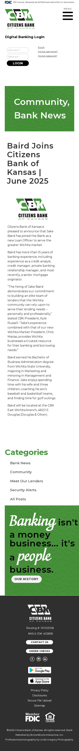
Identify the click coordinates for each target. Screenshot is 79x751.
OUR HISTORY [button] (27, 579)
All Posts (18, 499)
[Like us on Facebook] (33, 660)
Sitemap (39, 705)
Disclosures (39, 695)
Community (21, 472)
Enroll (41, 47)
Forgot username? (48, 51)
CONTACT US (39, 642)
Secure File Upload (39, 700)
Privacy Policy (40, 690)
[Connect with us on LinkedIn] (46, 660)
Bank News (20, 463)
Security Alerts (23, 490)
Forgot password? (47, 55)
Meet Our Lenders (26, 481)
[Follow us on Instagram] (39, 660)
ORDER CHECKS (39, 651)
